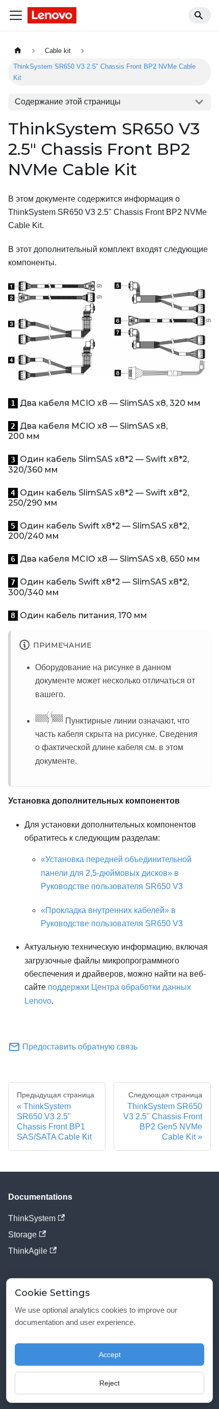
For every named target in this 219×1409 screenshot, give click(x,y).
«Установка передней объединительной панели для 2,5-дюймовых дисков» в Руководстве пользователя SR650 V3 (116, 873)
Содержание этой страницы (68, 101)
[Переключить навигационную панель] (15, 15)
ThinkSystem (32, 1218)
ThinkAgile (27, 1251)
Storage (22, 1234)
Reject (109, 1383)
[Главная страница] (18, 51)
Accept (110, 1354)
